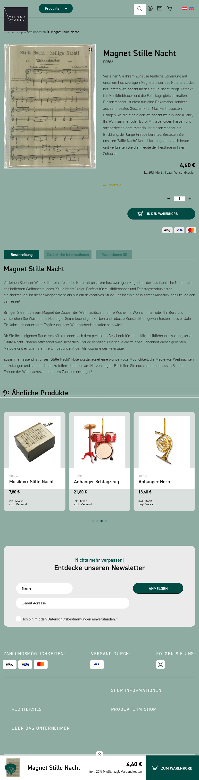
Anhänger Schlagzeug (96, 481)
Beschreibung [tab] (22, 254)
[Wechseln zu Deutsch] (184, 8)
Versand (21, 504)
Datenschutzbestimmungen (69, 619)
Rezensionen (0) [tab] (114, 254)
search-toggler (140, 9)
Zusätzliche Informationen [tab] (68, 254)
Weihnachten (37, 32)
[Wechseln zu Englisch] (191, 8)
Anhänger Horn (154, 481)
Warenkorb (169, 8)
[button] (93, 521)
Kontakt (160, 8)
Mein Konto (150, 8)
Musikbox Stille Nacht (31, 481)
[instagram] (160, 664)
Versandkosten (131, 771)
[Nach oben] (99, 754)
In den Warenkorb (162, 214)
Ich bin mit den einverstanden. (70, 619)
